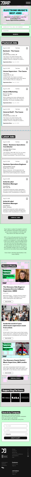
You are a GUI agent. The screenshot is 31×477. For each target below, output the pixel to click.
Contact (14, 450)
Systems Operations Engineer (14, 164)
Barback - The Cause (11, 51)
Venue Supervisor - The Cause (15, 71)
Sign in (14, 465)
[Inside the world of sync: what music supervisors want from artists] (15, 313)
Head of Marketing (10, 92)
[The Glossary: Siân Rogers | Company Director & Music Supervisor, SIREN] (15, 276)
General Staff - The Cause (13, 112)
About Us (14, 452)
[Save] (27, 48)
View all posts (15, 378)
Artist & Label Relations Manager (10, 183)
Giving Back (15, 455)
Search (15, 34)
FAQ (13, 457)
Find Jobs (14, 472)
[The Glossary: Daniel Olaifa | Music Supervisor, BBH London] (15, 349)
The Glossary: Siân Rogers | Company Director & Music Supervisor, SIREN (13, 289)
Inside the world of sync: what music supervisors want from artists (14, 326)
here (25, 249)
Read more (8, 301)
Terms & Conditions (17, 454)
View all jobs (15, 217)
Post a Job (15, 464)
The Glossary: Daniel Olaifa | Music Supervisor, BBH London (15, 361)
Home (13, 449)
